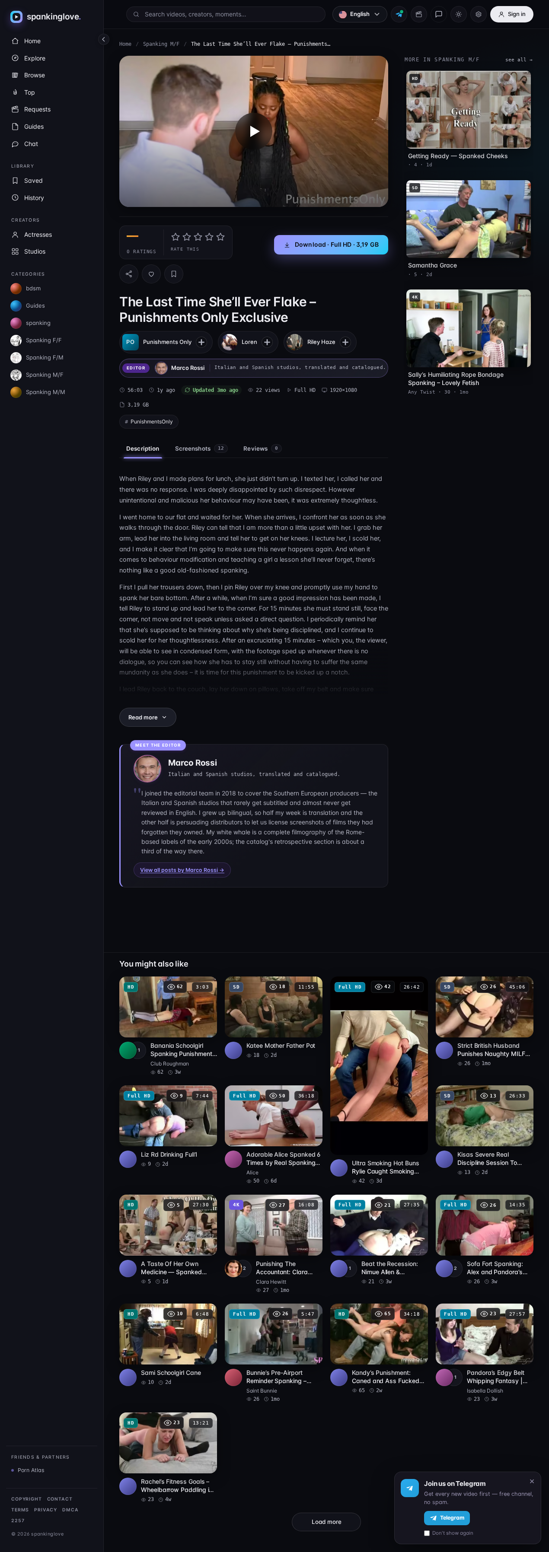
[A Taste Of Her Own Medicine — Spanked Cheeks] (168, 1240)
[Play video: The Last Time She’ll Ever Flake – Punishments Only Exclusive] (253, 131)
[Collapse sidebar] (103, 39)
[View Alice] (233, 1159)
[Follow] (201, 342)
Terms (20, 1510)
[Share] (128, 273)
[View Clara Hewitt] (233, 1268)
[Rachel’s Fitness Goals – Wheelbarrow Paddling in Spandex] (168, 1457)
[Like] (151, 273)
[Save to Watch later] (206, 986)
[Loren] (229, 342)
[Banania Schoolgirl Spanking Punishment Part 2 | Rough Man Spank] (168, 1026)
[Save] (173, 273)
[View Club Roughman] (128, 1050)
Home (125, 44)
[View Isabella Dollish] (444, 1377)
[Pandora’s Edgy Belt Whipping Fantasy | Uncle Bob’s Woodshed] (484, 1353)
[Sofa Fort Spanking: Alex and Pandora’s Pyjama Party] (484, 1240)
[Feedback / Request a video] (439, 14)
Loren (249, 341)
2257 (17, 1520)
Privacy (45, 1510)
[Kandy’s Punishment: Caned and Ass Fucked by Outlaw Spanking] (379, 1349)
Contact (60, 1499)
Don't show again (452, 1533)
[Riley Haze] (295, 342)
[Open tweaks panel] (478, 14)
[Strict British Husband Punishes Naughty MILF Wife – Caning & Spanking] (484, 1021)
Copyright (26, 1499)
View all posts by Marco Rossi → (182, 870)
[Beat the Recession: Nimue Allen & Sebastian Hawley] (379, 1240)
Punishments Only (167, 341)
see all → (519, 60)
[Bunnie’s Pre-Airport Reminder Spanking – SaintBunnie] (273, 1353)
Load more (327, 1521)
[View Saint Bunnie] (233, 1377)
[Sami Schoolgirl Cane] (168, 1345)
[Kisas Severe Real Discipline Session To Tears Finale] (484, 1130)
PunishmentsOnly (152, 421)
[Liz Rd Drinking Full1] (168, 1126)
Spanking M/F (161, 44)
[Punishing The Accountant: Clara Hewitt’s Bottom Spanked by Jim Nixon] (273, 1244)
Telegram (452, 1517)
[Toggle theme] (458, 14)
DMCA (70, 1510)
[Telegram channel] (399, 14)
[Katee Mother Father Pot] (273, 1017)
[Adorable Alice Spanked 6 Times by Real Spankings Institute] (273, 1135)
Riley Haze (321, 341)
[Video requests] (419, 14)
